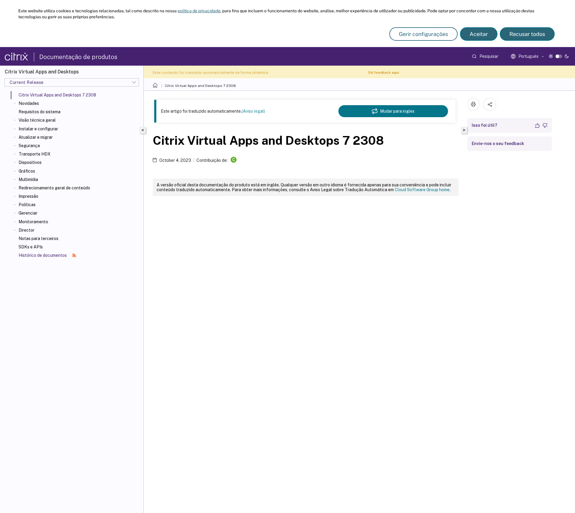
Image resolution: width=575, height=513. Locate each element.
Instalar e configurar (38, 128)
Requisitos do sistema (39, 111)
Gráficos (27, 171)
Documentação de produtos (78, 57)
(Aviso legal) (253, 111)
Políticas (27, 204)
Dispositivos (30, 162)
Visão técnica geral (37, 120)
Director (26, 230)
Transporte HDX (35, 154)
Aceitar (479, 34)
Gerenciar (28, 213)
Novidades (29, 103)
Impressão (28, 196)
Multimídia (28, 179)
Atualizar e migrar (36, 137)
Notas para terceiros (38, 238)
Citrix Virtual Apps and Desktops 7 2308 (200, 86)
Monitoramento (33, 221)
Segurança (29, 145)
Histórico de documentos (43, 255)
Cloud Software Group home (422, 189)
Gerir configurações (423, 34)
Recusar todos (527, 34)
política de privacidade (199, 10)
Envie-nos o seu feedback (498, 143)
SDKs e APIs (31, 247)
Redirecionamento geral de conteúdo (54, 187)
